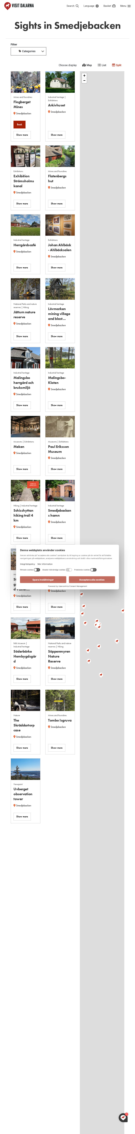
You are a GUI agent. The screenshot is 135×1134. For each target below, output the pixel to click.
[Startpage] (19, 6)
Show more (22, 135)
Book (19, 124)
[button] (85, 623)
